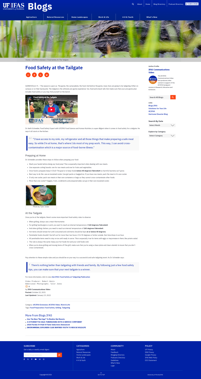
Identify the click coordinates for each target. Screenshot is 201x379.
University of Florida (154, 375)
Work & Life (65, 305)
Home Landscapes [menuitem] (80, 17)
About (139, 4)
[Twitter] (28, 359)
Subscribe (193, 4)
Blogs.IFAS (153, 106)
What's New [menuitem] (151, 17)
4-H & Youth (81, 360)
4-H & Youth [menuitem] (127, 17)
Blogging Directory (117, 355)
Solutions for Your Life (157, 108)
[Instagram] (43, 359)
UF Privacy (149, 349)
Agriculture (80, 349)
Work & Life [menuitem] (103, 17)
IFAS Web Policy (151, 358)
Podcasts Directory (118, 358)
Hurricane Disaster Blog (158, 114)
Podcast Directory (176, 4)
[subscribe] (59, 355)
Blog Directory (159, 4)
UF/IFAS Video (54, 305)
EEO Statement (151, 360)
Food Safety (50, 308)
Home (148, 4)
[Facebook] (24, 359)
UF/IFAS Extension (39, 60)
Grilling (58, 308)
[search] (173, 97)
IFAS (161, 375)
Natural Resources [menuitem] (55, 17)
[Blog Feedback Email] (40, 359)
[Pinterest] (31, 359)
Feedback (114, 352)
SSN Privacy (149, 352)
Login (113, 366)
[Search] (133, 4)
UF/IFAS (152, 111)
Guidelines (115, 360)
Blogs (40, 6)
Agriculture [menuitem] (31, 17)
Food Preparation (37, 308)
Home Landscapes (83, 355)
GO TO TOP (101, 375)
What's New (115, 363)
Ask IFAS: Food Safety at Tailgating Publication (71, 277)
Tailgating (66, 308)
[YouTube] (36, 359)
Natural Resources (83, 352)
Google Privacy (150, 355)
